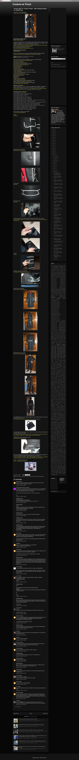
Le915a (62, 396)
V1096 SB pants (59, 459)
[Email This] (25, 475)
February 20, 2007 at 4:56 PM (21, 502)
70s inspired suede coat (60, 265)
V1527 (64, 461)
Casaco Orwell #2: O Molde (39, 87)
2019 (53, 135)
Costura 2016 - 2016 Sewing (58, 353)
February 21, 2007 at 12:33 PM (21, 605)
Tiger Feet (18, 566)
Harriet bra (59, 380)
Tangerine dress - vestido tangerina (56, 442)
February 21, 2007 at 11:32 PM (21, 656)
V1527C (58, 462)
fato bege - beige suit (61, 371)
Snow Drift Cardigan (60, 438)
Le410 (63, 392)
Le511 (62, 394)
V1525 (64, 460)
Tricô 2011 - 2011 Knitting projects (59, 453)
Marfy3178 (57, 404)
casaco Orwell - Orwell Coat (21, 476)
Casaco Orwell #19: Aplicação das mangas (21, 108)
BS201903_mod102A (62, 287)
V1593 (64, 462)
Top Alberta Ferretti (58, 445)
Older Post (45, 713)
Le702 (62, 395)
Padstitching (55, 418)
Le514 (64, 394)
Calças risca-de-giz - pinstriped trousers (58, 330)
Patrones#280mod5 (62, 421)
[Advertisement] (58, 25)
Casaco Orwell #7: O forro (18, 95)
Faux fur (56, 374)
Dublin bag (53, 367)
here (32, 48)
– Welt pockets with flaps (31, 101)
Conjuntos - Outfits (54, 343)
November (55, 157)
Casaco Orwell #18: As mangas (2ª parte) (20, 107)
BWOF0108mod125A (62, 322)
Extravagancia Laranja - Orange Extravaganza (58, 369)
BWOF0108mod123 (54, 322)
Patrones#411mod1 (62, 423)
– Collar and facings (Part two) (35, 104)
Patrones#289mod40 (54, 422)
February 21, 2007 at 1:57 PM (21, 622)
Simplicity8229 (53, 438)
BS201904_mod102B (54, 288)
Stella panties (63, 440)
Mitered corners (62, 411)
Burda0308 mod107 (59, 293)
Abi (16, 637)
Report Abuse (54, 491)
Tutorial (52, 457)
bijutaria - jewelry (54, 273)
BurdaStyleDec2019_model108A (55, 303)
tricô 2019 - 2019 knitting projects (59, 455)
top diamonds (61, 447)
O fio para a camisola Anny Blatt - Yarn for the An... (58, 188)
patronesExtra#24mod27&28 (55, 424)
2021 (53, 132)
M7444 (64, 400)
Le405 (58, 392)
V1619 (52, 463)
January (55, 259)
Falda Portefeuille (53, 370)
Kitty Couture (18, 692)
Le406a (60, 392)
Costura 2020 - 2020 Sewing (56, 356)
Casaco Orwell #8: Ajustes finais (19, 96)
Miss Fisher (63, 408)
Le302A (52, 391)
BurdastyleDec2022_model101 (55, 304)
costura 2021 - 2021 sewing (58, 357)
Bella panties (63, 270)
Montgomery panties (54, 415)
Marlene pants (58, 405)
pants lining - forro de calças (61, 418)
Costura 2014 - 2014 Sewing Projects (58, 351)
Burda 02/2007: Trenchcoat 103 (59, 290)
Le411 (64, 392)
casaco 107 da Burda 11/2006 (25, 86)
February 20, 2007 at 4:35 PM (21, 485)
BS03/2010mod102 (62, 277)
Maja (17, 631)
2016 (53, 140)
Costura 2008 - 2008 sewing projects (58, 347)
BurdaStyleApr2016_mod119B (55, 299)
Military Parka (55, 408)
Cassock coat (58, 338)
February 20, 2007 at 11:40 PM (21, 573)
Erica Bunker (18, 642)
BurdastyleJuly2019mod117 (55, 311)
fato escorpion (63, 372)
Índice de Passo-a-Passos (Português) (58, 66)
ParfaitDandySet (54, 419)
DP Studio (58, 365)
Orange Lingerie (54, 416)
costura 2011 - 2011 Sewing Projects (58, 350)
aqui (28, 47)
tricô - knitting (59, 449)
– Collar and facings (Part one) (35, 103)
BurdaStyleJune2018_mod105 (55, 312)
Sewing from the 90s (55, 436)
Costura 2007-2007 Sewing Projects (38, 476)
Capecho (57, 333)
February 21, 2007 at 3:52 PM (21, 646)
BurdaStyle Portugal (60, 298)
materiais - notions (55, 406)
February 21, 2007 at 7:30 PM (21, 651)
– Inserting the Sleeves (32, 108)
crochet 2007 (63, 363)
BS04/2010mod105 (62, 278)
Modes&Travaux (53, 412)
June (54, 165)
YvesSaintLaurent (54, 474)
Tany (17, 700)
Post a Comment (18, 706)
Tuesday (17, 549)
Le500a (59, 393)
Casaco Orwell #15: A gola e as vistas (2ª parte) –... (58, 236)
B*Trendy (54, 268)
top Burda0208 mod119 (61, 446)
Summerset (18, 648)
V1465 (57, 460)
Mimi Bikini (59, 408)
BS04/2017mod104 (54, 279)
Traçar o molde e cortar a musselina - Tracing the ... (58, 184)
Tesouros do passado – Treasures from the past (57, 177)
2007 (53, 154)
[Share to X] (27, 475)
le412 (52, 393)
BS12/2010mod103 (62, 284)
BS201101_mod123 (62, 285)
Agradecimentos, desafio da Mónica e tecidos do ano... (58, 198)
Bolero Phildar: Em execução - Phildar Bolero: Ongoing (57, 174)
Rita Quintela (18, 658)
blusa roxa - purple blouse (61, 275)
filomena (17, 681)
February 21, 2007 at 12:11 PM (21, 596)
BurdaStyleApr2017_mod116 (55, 300)
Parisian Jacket (59, 419)
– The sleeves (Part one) (31, 106)
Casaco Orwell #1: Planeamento (28, 87)
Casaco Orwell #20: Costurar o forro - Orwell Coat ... (56, 205)
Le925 (52, 397)
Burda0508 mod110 (62, 294)
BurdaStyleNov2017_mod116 (55, 315)
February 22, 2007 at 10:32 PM (21, 679)
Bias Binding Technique (61, 272)
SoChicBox (63, 439)
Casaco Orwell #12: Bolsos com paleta (20, 101)
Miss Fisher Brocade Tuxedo (55, 409)
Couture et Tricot (22, 4)
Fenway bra (60, 374)
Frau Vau (17, 607)
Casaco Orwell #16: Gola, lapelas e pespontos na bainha (23, 105)
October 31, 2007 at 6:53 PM (21, 698)
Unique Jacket (56, 457)
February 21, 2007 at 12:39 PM (21, 613)
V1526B (58, 461)
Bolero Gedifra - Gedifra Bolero (55, 276)
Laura (17, 686)
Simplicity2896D (58, 437)
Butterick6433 (58, 321)
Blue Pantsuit (59, 273)
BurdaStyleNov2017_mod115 (56, 314)
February (55, 171)
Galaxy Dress (61, 377)
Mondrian (63, 414)
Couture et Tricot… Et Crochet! (57, 212)
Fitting (63, 374)
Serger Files (63, 435)
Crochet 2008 (53, 364)
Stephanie (18, 481)
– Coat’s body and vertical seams (40, 102)
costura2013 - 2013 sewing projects (56, 359)
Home (31, 713)
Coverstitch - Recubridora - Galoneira (57, 362)
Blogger (45, 757)
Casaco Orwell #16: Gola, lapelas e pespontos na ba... (58, 229)
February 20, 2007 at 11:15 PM (21, 555)
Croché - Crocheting (57, 363)
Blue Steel (63, 273)
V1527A (52, 462)
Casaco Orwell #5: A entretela (18, 93)
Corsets (64, 343)
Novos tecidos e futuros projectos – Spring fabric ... (57, 232)
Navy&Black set (62, 415)
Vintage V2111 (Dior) (62, 471)
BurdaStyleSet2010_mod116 (55, 320)
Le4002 (54, 392)
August (54, 162)
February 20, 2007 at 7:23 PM (21, 522)
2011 (53, 148)
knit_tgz (17, 533)
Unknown (18, 669)
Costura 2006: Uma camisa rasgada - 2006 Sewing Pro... (58, 225)
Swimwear (61, 441)
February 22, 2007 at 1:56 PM (21, 661)
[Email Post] (23, 474)
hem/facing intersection (56, 381)
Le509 (60, 394)
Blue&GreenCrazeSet (54, 274)
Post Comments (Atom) (33, 716)
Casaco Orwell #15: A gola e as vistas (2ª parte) (22, 104)
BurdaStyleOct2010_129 (54, 317)
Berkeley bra (63, 271)
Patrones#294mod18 (62, 422)
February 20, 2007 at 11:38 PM (21, 564)
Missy (58, 411)
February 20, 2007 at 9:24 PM (21, 547)
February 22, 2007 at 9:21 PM (21, 673)
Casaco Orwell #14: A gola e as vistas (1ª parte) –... (58, 242)
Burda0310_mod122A (57, 294)
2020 (53, 134)
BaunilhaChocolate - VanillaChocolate (58, 269)
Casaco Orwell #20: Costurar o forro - (23, 109)
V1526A (55, 461)
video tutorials (55, 471)
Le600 (54, 395)
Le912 (57, 396)
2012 (53, 146)
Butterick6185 (53, 321)
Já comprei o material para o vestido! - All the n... (57, 191)
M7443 (62, 400)
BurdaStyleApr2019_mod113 (55, 301)
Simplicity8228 (63, 437)
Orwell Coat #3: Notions (24, 57)
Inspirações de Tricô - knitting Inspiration (57, 239)
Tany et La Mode (55, 47)
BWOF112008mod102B (61, 329)
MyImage (58, 415)
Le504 (52, 394)
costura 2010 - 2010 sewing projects (58, 349)
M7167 (59, 400)
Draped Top (63, 365)
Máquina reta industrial (55, 403)
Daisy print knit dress (62, 364)
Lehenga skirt (63, 397)
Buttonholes (63, 321)
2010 (53, 149)
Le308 (64, 391)
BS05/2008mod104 (62, 279)
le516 (52, 395)
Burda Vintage (58, 292)
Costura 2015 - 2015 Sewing (56, 352)
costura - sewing (29, 476)
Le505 (54, 394)
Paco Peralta (56, 417)
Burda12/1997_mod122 (62, 295)
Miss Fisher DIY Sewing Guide (58, 410)
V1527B (55, 462)
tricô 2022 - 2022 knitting (61, 456)
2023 (53, 129)
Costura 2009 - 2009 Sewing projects (58, 348)
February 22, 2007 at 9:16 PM (21, 667)
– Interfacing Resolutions (27, 93)
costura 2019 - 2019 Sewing (59, 355)
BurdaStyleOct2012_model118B (55, 318)
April (54, 168)
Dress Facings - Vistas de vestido (56, 366)
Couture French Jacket (60, 361)
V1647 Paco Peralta (56, 463)
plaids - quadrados (62, 427)
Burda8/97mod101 (62, 296)
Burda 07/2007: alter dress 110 (57, 291)
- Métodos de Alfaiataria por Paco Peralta (31, 724)
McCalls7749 (61, 407)
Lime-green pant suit (54, 398)
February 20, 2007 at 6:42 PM (21, 510)
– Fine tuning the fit (27, 96)
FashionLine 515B (55, 371)
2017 (53, 138)
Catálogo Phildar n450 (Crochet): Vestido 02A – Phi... (57, 181)
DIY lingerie (53, 365)
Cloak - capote (53, 340)
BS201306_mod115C (62, 286)
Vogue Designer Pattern (60, 472)
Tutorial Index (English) (55, 64)
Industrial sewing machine (55, 382)
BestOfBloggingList (54, 272)
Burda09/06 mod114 (54, 295)
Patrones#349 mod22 (55, 423)
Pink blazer (60, 426)
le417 (56, 393)
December (55, 155)
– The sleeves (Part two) (31, 107)
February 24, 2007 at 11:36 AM (21, 690)
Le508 (58, 394)
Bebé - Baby (59, 270)
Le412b (54, 393)
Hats (62, 380)
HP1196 (64, 381)
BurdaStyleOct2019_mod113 (55, 319)
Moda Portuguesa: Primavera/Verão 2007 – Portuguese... (57, 218)
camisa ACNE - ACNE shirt (55, 331)
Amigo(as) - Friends (58, 267)
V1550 (60, 462)
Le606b (57, 395)
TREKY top (55, 449)
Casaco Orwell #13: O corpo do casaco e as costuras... (57, 245)
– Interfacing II (26, 94)
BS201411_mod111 (54, 287)
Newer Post (16, 713)
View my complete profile (55, 124)
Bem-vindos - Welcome (55, 271)
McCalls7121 (63, 406)
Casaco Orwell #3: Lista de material (27, 56)
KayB (17, 543)
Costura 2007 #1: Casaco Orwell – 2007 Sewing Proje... (58, 202)
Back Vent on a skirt (58, 268)
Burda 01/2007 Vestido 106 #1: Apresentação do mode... (57, 195)
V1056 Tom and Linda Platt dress (58, 458)
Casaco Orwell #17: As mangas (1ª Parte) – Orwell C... (57, 222)
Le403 (56, 392)
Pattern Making (54, 425)
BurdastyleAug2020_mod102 (55, 302)
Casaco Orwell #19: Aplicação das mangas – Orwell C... (57, 209)
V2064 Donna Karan (62, 463)
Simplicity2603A (53, 437)
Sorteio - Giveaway (54, 440)
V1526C (61, 461)
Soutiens (59, 440)
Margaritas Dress (62, 404)
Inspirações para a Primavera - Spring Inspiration (57, 256)
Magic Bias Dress (61, 402)
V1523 (60, 460)
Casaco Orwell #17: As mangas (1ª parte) (20, 106)
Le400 (52, 392)
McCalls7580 (57, 407)
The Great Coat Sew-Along (59, 444)
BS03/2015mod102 (54, 278)
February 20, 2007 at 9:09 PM (21, 541)
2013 (53, 145)
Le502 (64, 393)
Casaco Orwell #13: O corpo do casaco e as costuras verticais (24, 102)
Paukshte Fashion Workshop (61, 425)
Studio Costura (53, 441)
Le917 (64, 396)
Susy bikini (57, 441)
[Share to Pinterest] (29, 475)
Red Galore (57, 431)
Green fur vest (58, 378)
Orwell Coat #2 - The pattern (35, 89)
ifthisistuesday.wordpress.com (21, 487)
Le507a (56, 394)
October (55, 159)
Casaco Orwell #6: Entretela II (19, 94)
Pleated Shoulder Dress (56, 428)
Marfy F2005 (63, 403)
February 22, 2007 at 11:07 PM (21, 684)
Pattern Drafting (62, 424)
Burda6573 (53, 296)
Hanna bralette (55, 380)
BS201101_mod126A (54, 286)
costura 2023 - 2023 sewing (61, 358)
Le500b (62, 393)
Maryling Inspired (62, 405)
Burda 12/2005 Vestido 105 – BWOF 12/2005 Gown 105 (57, 252)
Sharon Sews (18, 615)
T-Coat (64, 441)
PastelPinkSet (57, 420)
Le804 (52, 396)
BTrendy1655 (60, 288)
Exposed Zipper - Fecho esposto (60, 368)
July (54, 163)
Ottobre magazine (59, 416)
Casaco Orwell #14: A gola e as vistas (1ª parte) (22, 103)
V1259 (55, 460)
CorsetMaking (61, 343)
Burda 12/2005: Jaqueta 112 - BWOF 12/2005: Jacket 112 (57, 249)
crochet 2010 (57, 364)
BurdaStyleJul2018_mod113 (55, 310)
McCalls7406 (53, 407)
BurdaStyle (53, 297)
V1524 (62, 460)
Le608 (59, 395)
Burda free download (36, 419)
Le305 (58, 391)
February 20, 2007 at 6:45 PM (21, 515)
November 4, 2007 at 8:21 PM (21, 704)
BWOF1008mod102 (54, 329)
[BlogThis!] (26, 475)
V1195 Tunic (63, 459)
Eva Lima (18, 675)
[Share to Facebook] (28, 475)
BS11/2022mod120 (53, 284)
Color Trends (57, 341)
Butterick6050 (63, 320)
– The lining (24, 95)
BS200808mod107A (54, 285)
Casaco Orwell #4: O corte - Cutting (20, 92)
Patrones (63, 420)
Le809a (54, 396)
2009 (53, 151)
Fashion (58, 370)
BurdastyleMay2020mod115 (55, 313)
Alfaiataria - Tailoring (59, 266)
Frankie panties (58, 375)
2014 (53, 143)
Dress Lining (63, 366)
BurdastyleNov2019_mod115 (55, 316)
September (55, 160)
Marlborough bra (53, 405)
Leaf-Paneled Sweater (56, 397)
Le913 (59, 396)
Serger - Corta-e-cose (57, 435)
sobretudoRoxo (59, 439)
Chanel (57, 339)
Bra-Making (57, 277)
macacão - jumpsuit (54, 401)
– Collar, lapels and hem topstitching (39, 105)
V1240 (52, 460)
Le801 (64, 395)
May (54, 166)
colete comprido (58, 340)
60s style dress (54, 265)
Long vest (55, 400)
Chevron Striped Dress (62, 339)
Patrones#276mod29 (54, 421)
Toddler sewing (53, 445)
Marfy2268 (53, 404)
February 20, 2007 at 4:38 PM (21, 496)
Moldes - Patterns (58, 414)
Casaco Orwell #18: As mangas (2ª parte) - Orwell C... (57, 215)
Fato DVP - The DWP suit (56, 372)
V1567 (62, 462)
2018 (53, 137)
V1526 (52, 461)
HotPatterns (61, 381)
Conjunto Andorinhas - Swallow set (60, 342)
